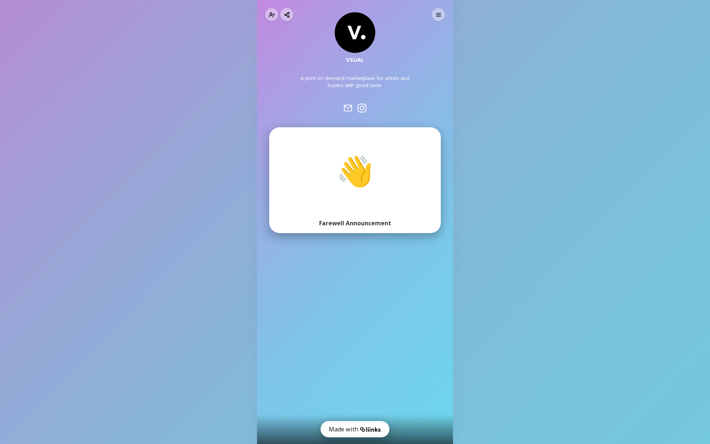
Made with (343, 429)
